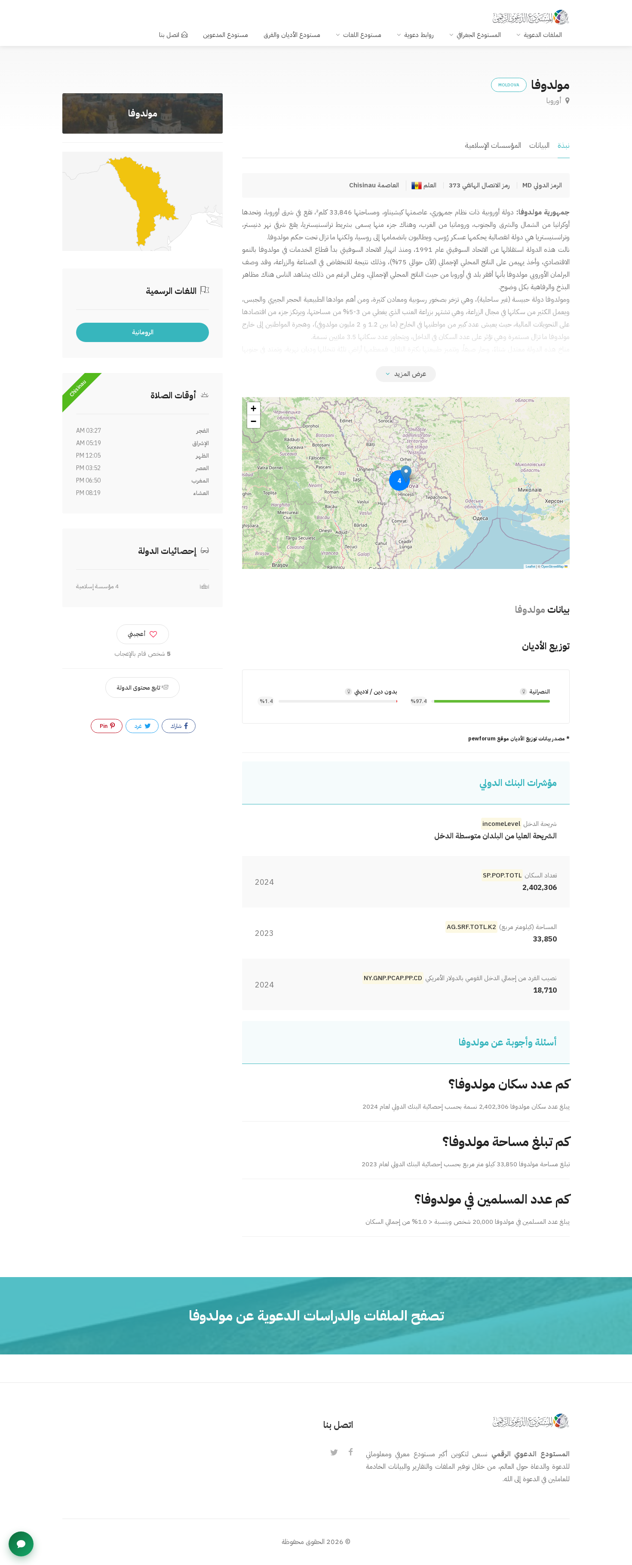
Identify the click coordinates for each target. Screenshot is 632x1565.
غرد (139, 726)
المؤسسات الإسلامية (493, 145)
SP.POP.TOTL (502, 875)
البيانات (539, 145)
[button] (406, 474)
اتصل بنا (169, 35)
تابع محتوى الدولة (139, 687)
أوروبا (554, 100)
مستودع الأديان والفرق (292, 35)
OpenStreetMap (552, 566)
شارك (177, 726)
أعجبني (137, 634)
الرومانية (142, 332)
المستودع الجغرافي (479, 35)
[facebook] (350, 1452)
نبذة (564, 145)
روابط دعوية (419, 35)
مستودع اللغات (362, 35)
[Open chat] (21, 1543)
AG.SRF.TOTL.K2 (471, 927)
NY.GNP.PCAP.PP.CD (393, 978)
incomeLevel (501, 823)
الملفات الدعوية (543, 35)
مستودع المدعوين (225, 35)
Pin (104, 726)
